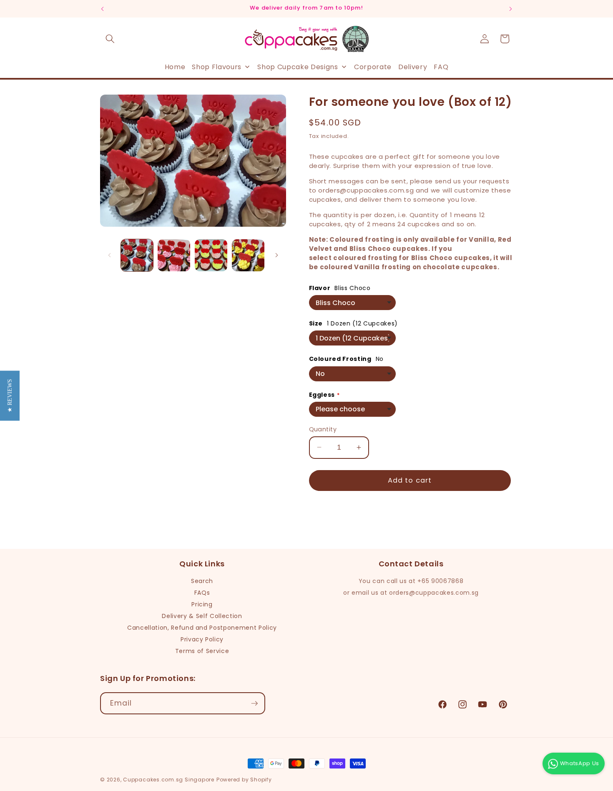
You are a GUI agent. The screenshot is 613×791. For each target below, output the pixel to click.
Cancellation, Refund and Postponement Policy (202, 627)
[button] (110, 39)
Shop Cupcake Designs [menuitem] (297, 66)
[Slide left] (109, 255)
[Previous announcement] (102, 9)
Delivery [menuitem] (412, 66)
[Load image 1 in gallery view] (137, 255)
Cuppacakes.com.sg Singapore (168, 779)
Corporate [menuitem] (373, 66)
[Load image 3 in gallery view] (211, 255)
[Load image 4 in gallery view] (248, 255)
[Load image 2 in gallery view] (174, 255)
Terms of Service (202, 651)
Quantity (323, 429)
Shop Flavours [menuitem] (216, 66)
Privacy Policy (202, 639)
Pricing (202, 604)
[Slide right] (277, 255)
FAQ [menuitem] (441, 66)
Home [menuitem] (175, 66)
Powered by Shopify (244, 779)
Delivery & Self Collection (202, 616)
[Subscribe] (254, 703)
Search (202, 581)
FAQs (202, 592)
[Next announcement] (511, 9)
